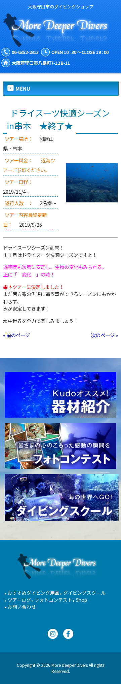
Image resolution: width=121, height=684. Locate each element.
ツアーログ (19, 599)
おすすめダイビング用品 (33, 592)
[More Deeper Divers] (60, 43)
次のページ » (104, 334)
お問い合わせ (22, 606)
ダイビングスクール (84, 592)
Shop (81, 599)
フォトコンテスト (53, 599)
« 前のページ (16, 334)
